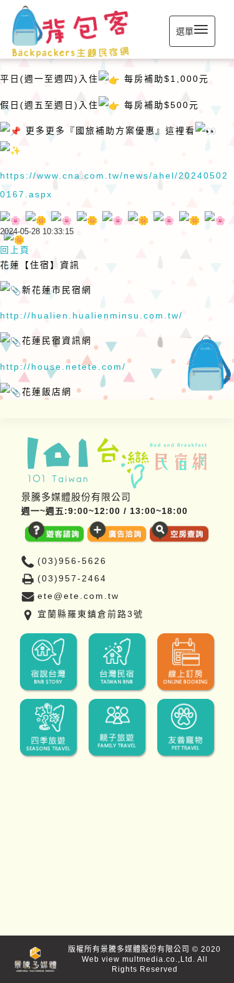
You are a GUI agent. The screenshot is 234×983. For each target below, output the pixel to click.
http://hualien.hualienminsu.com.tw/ (91, 315)
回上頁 (15, 250)
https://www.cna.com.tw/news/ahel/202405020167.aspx (114, 184)
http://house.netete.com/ (63, 367)
